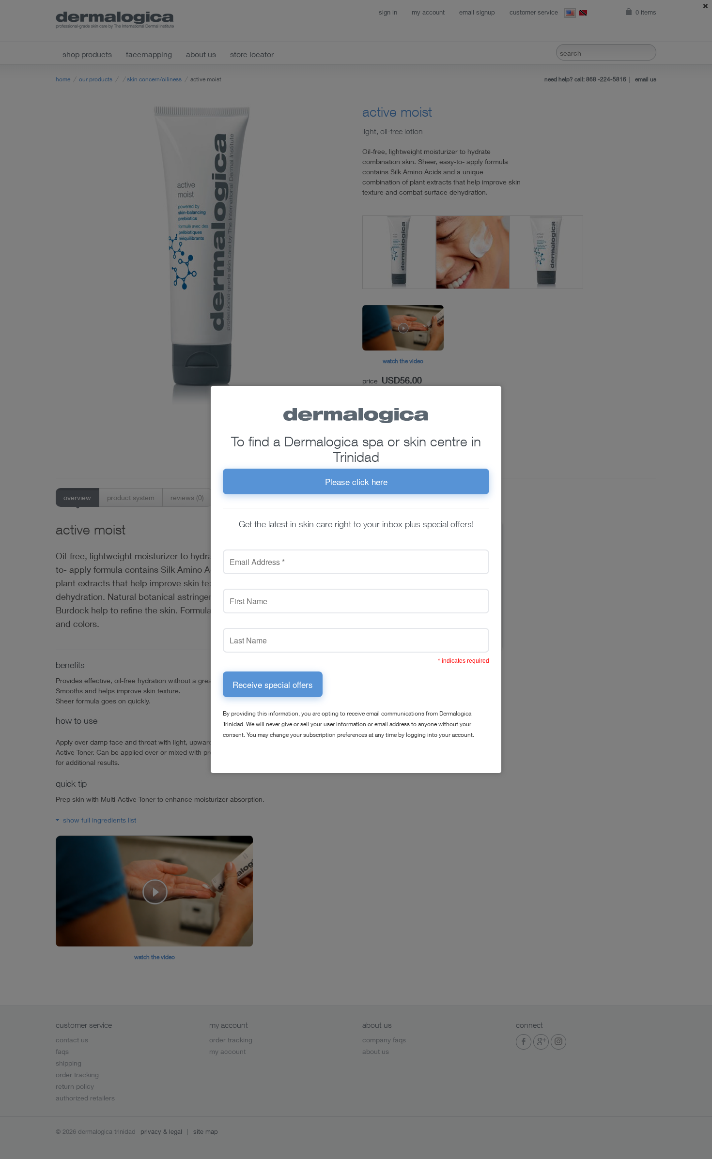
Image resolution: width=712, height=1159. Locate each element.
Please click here (356, 481)
